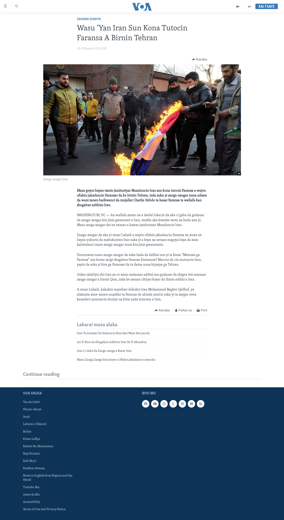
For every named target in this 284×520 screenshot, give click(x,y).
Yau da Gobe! (31, 402)
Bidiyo (27, 431)
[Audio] (249, 6)
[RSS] (200, 403)
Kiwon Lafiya (31, 438)
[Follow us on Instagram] (164, 403)
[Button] (199, 59)
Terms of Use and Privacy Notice (44, 509)
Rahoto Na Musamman (38, 446)
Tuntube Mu (31, 487)
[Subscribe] (191, 403)
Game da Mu (31, 494)
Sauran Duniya (89, 19)
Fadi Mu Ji (29, 461)
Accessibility (31, 502)
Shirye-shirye (32, 409)
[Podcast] (182, 403)
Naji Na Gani (31, 453)
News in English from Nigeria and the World (47, 478)
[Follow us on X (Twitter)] (173, 403)
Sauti (26, 416)
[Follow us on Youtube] (154, 403)
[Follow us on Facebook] (145, 403)
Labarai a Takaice (34, 424)
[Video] (238, 6)
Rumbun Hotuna (34, 468)
